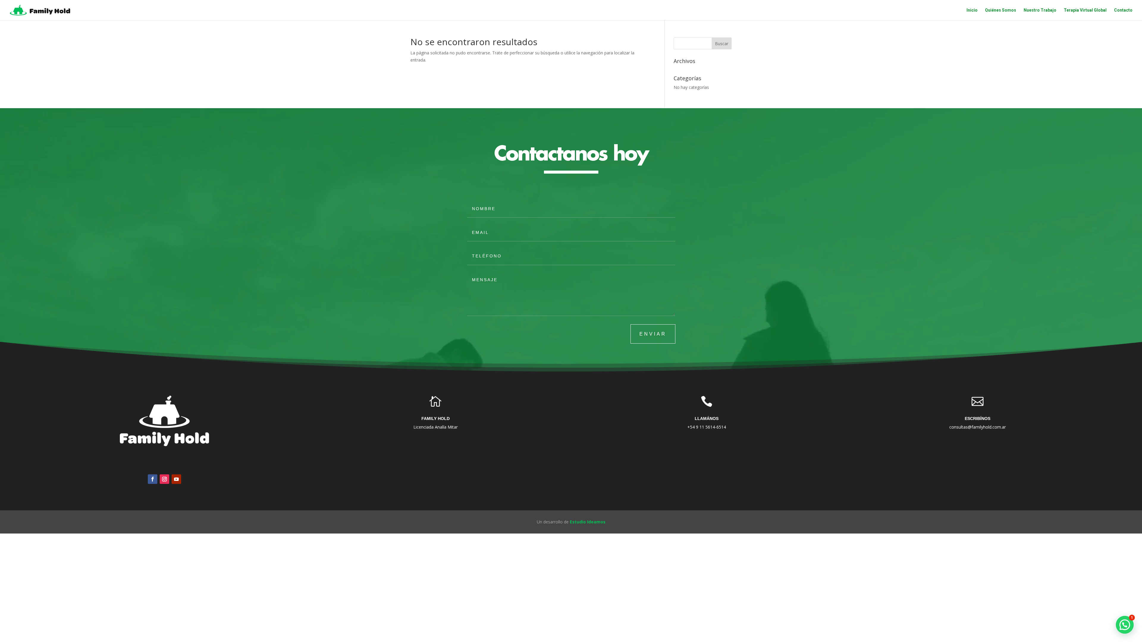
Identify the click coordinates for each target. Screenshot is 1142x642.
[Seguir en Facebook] (152, 479)
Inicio (972, 10)
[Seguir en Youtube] (176, 479)
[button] (1125, 625)
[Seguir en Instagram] (164, 479)
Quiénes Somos (1000, 10)
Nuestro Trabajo (1040, 10)
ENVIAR (652, 333)
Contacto (1123, 10)
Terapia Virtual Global (1085, 10)
